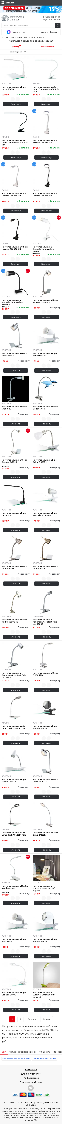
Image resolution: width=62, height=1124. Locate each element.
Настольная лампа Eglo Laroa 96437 (14, 514)
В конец (47, 1019)
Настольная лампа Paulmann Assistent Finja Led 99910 (14, 675)
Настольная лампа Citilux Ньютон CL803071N (46, 194)
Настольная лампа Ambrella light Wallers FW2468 (12, 302)
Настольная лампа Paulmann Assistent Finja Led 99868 (45, 621)
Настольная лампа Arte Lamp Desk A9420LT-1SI (13, 727)
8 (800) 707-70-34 (51, 19)
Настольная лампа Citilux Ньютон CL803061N (15, 248)
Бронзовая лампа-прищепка (16, 1058)
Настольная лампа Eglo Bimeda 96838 (45, 727)
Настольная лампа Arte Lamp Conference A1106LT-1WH (46, 89)
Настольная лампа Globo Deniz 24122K (45, 834)
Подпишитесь (14, 8)
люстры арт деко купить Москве (41, 1102)
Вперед (32, 1019)
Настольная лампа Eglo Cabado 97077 (14, 993)
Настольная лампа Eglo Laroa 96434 (14, 88)
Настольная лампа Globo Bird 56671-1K (45, 407)
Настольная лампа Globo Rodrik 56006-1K (14, 620)
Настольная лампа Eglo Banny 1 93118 (45, 354)
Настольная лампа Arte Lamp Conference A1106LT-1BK (15, 142)
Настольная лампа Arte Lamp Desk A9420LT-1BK (14, 834)
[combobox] (15, 51)
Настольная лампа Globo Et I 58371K (45, 674)
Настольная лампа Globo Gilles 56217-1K (45, 780)
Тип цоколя (44, 1052)
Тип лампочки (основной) (22, 1052)
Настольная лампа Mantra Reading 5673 (15, 887)
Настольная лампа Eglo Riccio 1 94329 (14, 780)
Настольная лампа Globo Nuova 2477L (45, 567)
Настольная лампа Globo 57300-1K (14, 407)
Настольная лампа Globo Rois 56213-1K (14, 354)
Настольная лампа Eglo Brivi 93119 (14, 940)
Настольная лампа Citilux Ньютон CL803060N (15, 194)
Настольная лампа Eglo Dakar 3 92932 (45, 461)
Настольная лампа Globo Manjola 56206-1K (45, 301)
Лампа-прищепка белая (44, 1058)
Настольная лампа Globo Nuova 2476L (14, 567)
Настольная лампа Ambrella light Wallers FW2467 (43, 249)
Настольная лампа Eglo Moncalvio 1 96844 (45, 514)
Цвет (4, 1052)
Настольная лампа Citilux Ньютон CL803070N (46, 141)
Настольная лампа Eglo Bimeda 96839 (45, 940)
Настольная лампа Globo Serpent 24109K (14, 461)
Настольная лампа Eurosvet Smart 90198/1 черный (44, 888)
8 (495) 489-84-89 (51, 17)
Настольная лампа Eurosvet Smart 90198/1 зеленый (44, 994)
